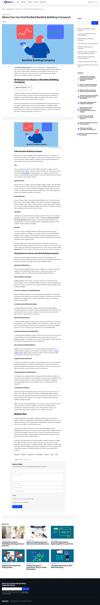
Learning (46, 454)
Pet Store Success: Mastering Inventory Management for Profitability (89, 97)
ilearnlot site (31, 454)
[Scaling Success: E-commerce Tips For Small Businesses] (37, 555)
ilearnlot (5, 601)
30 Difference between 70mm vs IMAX (87, 61)
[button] (3, 2)
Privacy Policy (25, 592)
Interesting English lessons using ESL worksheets (88, 103)
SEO (56, 454)
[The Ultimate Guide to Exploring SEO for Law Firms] (62, 532)
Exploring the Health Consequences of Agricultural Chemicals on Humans (88, 110)
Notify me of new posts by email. (21, 502)
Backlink (17, 454)
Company (23, 454)
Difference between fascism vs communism (88, 123)
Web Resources (10, 9)
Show (28, 87)
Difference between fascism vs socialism (88, 43)
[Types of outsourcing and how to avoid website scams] (37, 532)
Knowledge (39, 454)
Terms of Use (7, 594)
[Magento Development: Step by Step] (13, 555)
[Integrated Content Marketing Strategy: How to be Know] (13, 532)
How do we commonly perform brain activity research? (86, 117)
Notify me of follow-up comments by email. (23, 499)
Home (3, 9)
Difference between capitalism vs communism (88, 129)
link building (25, 173)
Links (52, 454)
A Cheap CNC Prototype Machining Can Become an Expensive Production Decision (88, 78)
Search (80, 18)
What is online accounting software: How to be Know (88, 90)
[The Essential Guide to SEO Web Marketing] (62, 555)
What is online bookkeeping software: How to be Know (88, 85)
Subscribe (25, 588)
